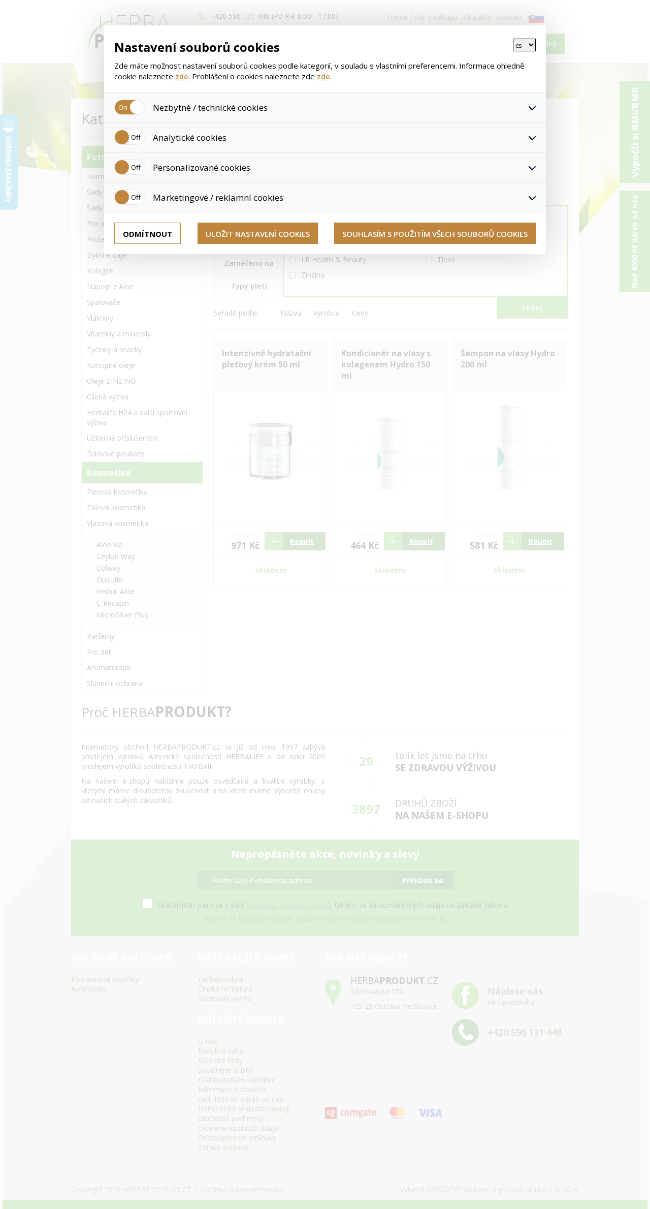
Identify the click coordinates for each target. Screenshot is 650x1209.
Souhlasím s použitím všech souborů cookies (435, 234)
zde (181, 76)
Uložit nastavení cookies (258, 234)
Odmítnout (147, 234)
